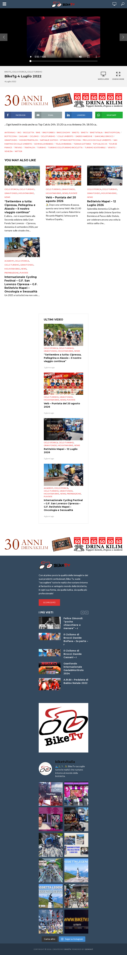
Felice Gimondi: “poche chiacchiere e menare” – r (73, 623)
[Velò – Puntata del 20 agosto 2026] (63, 175)
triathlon (29, 147)
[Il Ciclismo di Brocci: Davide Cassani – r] (50, 652)
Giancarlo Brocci (104, 136)
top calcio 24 (100, 144)
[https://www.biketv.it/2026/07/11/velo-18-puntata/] (51, 819)
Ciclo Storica (19, 71)
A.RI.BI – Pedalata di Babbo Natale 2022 (76, 681)
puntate (73, 193)
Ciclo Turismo (34, 71)
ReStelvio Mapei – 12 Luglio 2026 (101, 203)
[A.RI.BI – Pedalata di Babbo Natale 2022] (50, 684)
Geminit (89, 949)
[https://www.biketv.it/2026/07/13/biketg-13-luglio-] (51, 845)
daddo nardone (84, 136)
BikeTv (84, 132)
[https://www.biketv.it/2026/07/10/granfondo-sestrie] (76, 845)
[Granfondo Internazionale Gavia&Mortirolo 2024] (50, 668)
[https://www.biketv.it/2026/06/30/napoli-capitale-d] (51, 922)
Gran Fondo (11, 193)
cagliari (23, 136)
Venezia (8, 151)
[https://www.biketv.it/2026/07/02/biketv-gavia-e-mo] (76, 922)
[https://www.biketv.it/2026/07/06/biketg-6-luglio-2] (76, 896)
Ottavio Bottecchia (70, 140)
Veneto (112, 147)
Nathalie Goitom (49, 140)
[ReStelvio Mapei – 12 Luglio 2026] (105, 175)
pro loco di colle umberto (97, 140)
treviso (18, 147)
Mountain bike (26, 193)
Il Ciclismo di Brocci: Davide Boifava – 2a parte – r (76, 639)
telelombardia (63, 144)
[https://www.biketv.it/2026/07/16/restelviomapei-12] (76, 819)
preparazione (11, 272)
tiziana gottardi (82, 144)
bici (19, 132)
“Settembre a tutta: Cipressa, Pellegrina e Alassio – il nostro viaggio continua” (19, 207)
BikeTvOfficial (112, 132)
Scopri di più (49, 602)
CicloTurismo (48, 136)
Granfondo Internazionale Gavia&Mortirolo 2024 (74, 668)
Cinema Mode (118, 79)
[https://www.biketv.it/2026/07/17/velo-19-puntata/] (76, 794)
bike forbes (48, 132)
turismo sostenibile (95, 147)
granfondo (10, 140)
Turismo (41, 147)
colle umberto (65, 136)
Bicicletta (28, 132)
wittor (18, 151)
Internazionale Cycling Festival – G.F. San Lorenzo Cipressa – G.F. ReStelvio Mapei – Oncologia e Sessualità (20, 284)
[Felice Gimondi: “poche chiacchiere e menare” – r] (50, 623)
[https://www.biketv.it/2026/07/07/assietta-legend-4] (76, 870)
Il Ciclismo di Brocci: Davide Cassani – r (73, 654)
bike (38, 132)
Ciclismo (34, 136)
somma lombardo (43, 144)
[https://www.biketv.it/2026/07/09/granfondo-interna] (51, 870)
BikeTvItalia (96, 132)
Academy (9, 261)
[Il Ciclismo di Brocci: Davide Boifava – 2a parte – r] (50, 636)
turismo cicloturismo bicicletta (65, 147)
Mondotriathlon (28, 140)
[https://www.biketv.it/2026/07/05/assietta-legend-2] (51, 896)
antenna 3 (9, 132)
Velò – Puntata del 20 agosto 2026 (61, 199)
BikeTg (7, 71)
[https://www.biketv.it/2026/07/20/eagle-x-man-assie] (51, 794)
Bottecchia (10, 136)
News (7, 197)
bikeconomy (63, 132)
